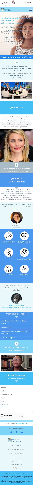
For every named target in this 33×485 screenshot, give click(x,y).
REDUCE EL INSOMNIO (8, 274)
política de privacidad (21, 423)
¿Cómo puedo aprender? (16, 453)
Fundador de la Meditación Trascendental (16, 307)
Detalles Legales (16, 461)
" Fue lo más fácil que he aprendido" (16, 168)
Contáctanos (16, 457)
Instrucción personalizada (11, 31)
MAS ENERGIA (9, 258)
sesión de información (19, 378)
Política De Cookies (16, 464)
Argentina (29, 2)
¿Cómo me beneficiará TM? (16, 449)
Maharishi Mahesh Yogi (16, 305)
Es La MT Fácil (16, 446)
